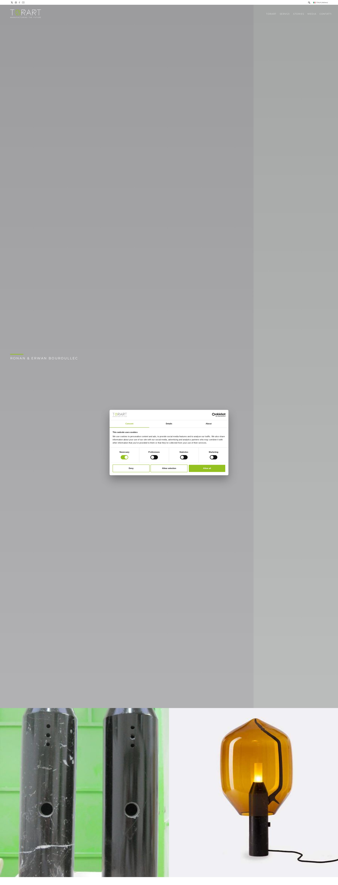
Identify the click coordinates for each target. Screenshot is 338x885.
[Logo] (25, 13)
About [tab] (209, 423)
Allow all (207, 468)
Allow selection (169, 468)
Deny (131, 468)
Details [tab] (169, 423)
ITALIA (322, 2)
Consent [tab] (129, 423)
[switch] (154, 457)
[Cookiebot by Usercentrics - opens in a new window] (214, 415)
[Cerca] (309, 3)
